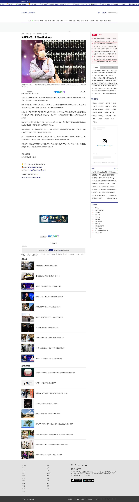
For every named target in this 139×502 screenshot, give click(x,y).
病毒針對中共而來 (37, 33)
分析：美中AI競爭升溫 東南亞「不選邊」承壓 (105, 48)
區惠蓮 (95, 122)
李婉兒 (101, 115)
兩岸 (53, 20)
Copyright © (97, 499)
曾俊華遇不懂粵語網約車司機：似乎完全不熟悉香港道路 (105, 43)
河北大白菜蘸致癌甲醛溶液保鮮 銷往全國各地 (105, 91)
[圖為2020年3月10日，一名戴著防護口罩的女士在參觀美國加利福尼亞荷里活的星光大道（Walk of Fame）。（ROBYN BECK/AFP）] (53, 61)
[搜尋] (116, 12)
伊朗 (48, 254)
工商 (48, 488)
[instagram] (72, 465)
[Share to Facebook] (55, 92)
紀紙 (97, 20)
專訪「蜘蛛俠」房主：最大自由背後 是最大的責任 (105, 78)
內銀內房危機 (98, 221)
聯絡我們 (76, 499)
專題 (46, 33)
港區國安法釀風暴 (99, 226)
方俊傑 (114, 103)
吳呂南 (108, 106)
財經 (61, 20)
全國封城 (60, 254)
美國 (28, 256)
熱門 (45, 20)
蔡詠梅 (114, 109)
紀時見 (97, 208)
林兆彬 (95, 112)
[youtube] (86, 465)
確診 (24, 256)
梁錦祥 (101, 106)
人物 (23, 491)
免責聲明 (83, 499)
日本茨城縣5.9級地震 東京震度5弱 (103, 75)
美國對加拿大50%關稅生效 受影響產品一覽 (105, 54)
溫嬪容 (100, 118)
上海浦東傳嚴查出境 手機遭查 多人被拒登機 (105, 88)
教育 (105, 20)
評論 (74, 20)
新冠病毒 (35, 254)
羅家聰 (114, 106)
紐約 (66, 254)
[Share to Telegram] (59, 92)
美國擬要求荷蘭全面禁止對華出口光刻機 (105, 83)
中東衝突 (97, 217)
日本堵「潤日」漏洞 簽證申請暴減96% (105, 93)
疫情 (77, 254)
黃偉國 (95, 109)
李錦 (112, 112)
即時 (41, 20)
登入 (51, 250)
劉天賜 (108, 103)
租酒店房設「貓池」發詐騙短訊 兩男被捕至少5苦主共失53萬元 (105, 86)
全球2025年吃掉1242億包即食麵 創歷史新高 (106, 81)
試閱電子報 (24, 12)
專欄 (70, 20)
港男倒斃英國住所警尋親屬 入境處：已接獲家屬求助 (105, 61)
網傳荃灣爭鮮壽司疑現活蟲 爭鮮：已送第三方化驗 (105, 38)
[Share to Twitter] (57, 92)
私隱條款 (90, 499)
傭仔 (100, 112)
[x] (82, 465)
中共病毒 (42, 254)
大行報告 (97, 223)
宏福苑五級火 (98, 232)
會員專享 (36, 20)
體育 (101, 20)
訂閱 (60, 250)
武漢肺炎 (34, 256)
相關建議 (70, 499)
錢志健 (95, 106)
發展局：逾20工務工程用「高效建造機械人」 (105, 46)
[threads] (79, 465)
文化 (86, 20)
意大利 (53, 254)
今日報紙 (24, 465)
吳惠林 (95, 115)
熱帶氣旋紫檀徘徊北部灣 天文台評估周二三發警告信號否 (105, 59)
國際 (57, 20)
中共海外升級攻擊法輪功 (101, 230)
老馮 (115, 115)
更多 (112, 118)
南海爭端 (97, 214)
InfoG (66, 20)
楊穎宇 (108, 109)
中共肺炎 (28, 254)
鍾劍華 (101, 103)
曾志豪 (95, 103)
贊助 (99, 12)
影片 (23, 468)
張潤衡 (107, 112)
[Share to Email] (64, 92)
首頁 (29, 20)
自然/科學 (92, 20)
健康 (82, 20)
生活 (78, 20)
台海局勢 (97, 212)
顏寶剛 (101, 109)
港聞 (49, 20)
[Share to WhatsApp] (61, 92)
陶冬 (94, 118)
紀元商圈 (104, 12)
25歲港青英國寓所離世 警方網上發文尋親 (105, 70)
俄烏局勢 (97, 219)
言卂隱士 (108, 115)
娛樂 (109, 20)
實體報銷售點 (32, 12)
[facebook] (75, 465)
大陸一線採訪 (98, 228)
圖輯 (48, 486)
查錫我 (107, 118)
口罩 (82, 254)
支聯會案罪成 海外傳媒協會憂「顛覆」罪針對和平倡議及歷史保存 (105, 51)
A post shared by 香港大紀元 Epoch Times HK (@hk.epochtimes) (109, 162)
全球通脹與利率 (99, 210)
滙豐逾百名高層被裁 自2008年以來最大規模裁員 (105, 73)
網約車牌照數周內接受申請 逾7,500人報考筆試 (105, 56)
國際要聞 (28, 33)
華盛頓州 (72, 254)
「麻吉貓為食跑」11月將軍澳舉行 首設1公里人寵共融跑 (105, 41)
